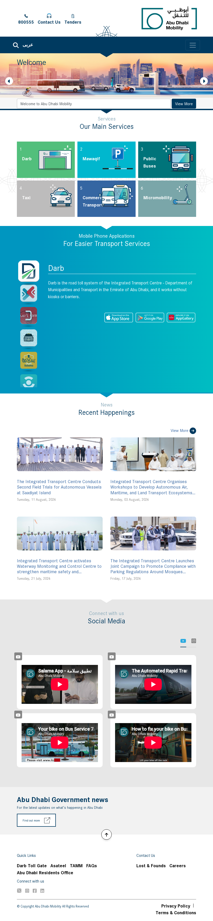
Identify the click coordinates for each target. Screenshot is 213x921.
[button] (9, 81)
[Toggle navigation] (192, 45)
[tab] (183, 641)
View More (184, 103)
